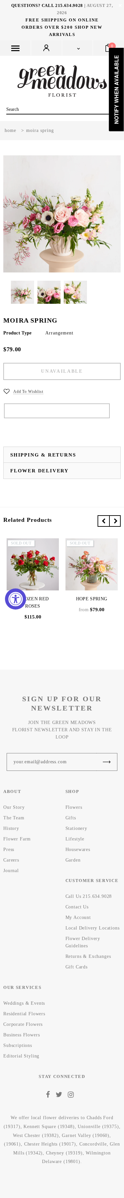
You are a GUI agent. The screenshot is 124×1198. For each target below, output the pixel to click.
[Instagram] (71, 1094)
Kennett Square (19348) (48, 1126)
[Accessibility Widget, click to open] (15, 599)
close (120, 5)
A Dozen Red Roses (33, 602)
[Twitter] (59, 1094)
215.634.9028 (69, 5)
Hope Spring (91, 598)
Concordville (93, 1144)
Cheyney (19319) (64, 1153)
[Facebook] (48, 1094)
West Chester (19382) (36, 1135)
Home (10, 130)
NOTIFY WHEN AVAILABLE (56, 410)
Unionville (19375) (98, 1126)
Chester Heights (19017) (50, 1144)
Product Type (17, 333)
